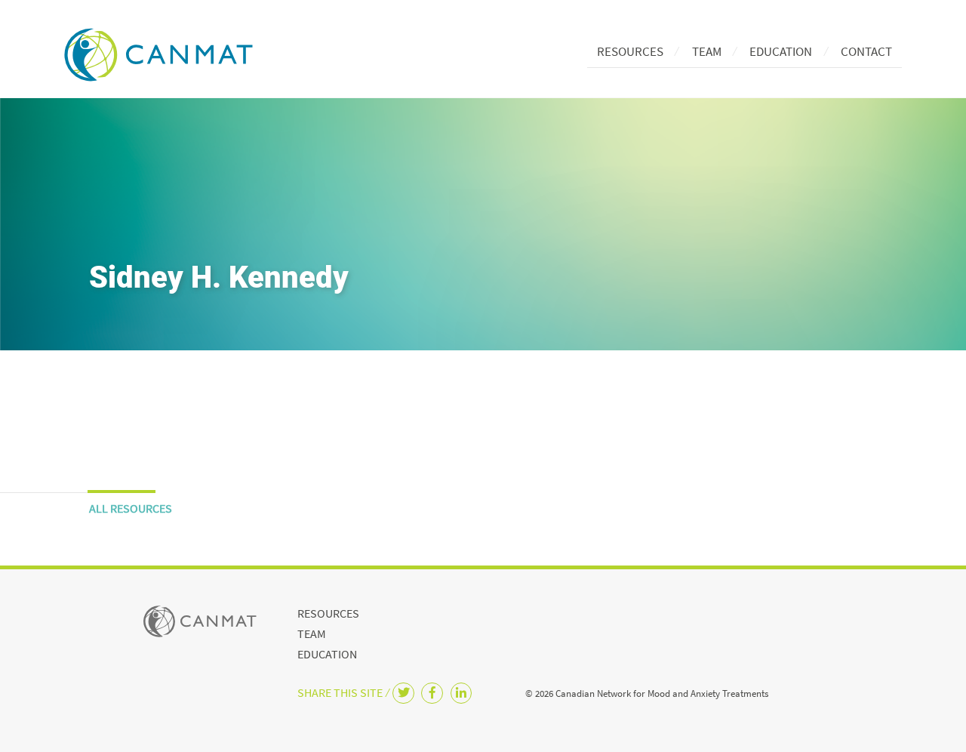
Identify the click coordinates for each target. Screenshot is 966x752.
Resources (630, 51)
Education (780, 51)
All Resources (130, 508)
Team (706, 51)
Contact (866, 51)
